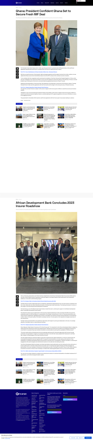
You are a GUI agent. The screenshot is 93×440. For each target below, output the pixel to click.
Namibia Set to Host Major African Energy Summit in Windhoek (49, 108)
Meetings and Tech (42, 411)
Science (40, 420)
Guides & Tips (41, 397)
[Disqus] (46, 146)
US (39, 428)
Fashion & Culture (33, 427)
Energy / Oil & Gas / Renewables (34, 416)
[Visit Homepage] (21, 3)
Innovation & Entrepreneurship (42, 404)
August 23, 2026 (26, 127)
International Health (41, 407)
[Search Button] (76, 3)
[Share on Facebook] (17, 68)
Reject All (81, 437)
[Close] (92, 434)
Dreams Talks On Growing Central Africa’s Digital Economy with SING (41, 301)
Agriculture (34, 395)
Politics (40, 417)
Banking (33, 399)
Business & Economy (34, 403)
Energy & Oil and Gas (35, 420)
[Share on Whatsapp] (17, 74)
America (33, 396)
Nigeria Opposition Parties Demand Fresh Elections (37, 87)
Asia (32, 398)
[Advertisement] (46, 195)
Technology (41, 425)
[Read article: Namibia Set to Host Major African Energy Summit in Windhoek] (40, 108)
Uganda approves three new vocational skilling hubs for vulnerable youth (71, 108)
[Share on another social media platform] (17, 77)
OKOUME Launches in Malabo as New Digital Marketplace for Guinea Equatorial (29, 125)
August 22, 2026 (47, 128)
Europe (33, 425)
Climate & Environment (34, 407)
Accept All (88, 437)
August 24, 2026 (47, 121)
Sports (57, 2)
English (79, 0)
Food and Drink (42, 395)
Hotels (40, 401)
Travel (40, 426)
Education (33, 413)
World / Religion (42, 431)
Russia (40, 419)
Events (66, 2)
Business (52, 2)
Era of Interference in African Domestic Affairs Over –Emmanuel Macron (41, 71)
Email (64, 395)
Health (40, 400)
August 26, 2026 (68, 110)
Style (40, 423)
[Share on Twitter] (17, 71)
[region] (46, 437)
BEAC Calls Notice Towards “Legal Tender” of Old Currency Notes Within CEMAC (43, 351)
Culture (33, 409)
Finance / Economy (33, 431)
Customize (73, 437)
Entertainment (34, 423)
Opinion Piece (42, 415)
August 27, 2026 (26, 111)
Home (38, 2)
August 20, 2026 (68, 128)
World (61, 2)
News (42, 2)
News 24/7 (47, 2)
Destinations (34, 411)
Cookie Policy (7, 438)
